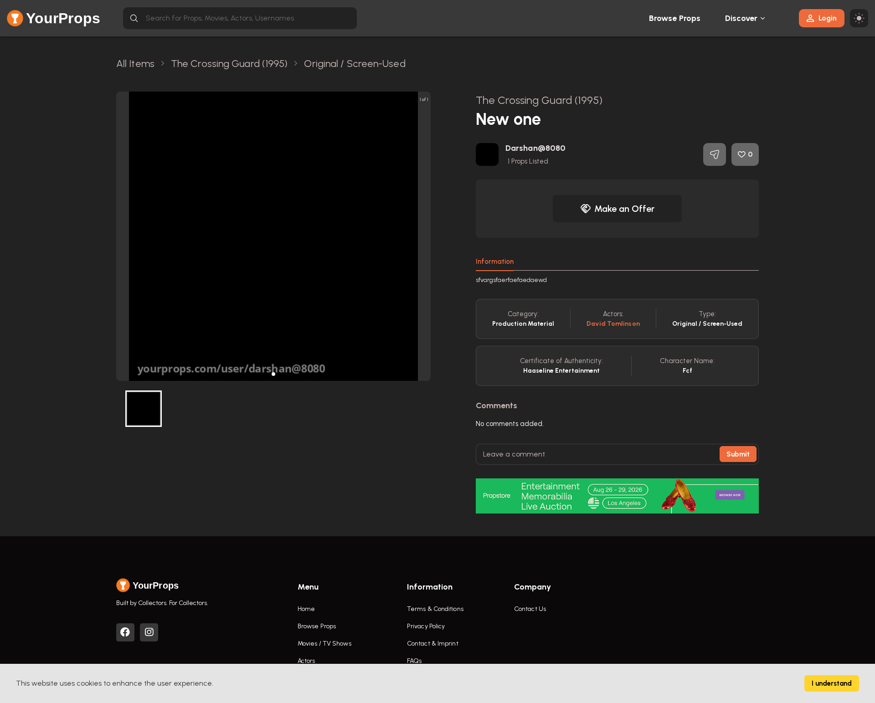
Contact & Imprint (432, 643)
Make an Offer (624, 208)
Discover (741, 18)
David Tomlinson (613, 324)
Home (306, 609)
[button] (273, 374)
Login (827, 18)
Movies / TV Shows (324, 643)
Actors (306, 661)
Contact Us (530, 609)
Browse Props (674, 18)
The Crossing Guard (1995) (539, 100)
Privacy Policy (426, 626)
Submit (738, 454)
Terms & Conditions (435, 609)
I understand (832, 683)
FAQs (414, 661)
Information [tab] (495, 261)
